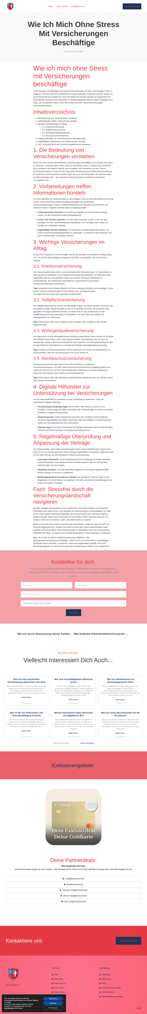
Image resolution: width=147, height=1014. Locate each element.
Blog (51, 6)
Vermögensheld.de (55, 420)
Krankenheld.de (40, 278)
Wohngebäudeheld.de (99, 340)
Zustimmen (53, 999)
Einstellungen (9, 1008)
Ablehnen (53, 1003)
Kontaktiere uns (78, 6)
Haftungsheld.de (40, 315)
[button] (73, 1012)
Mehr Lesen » (26, 695)
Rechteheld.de (77, 370)
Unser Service (62, 6)
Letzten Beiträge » (87, 740)
